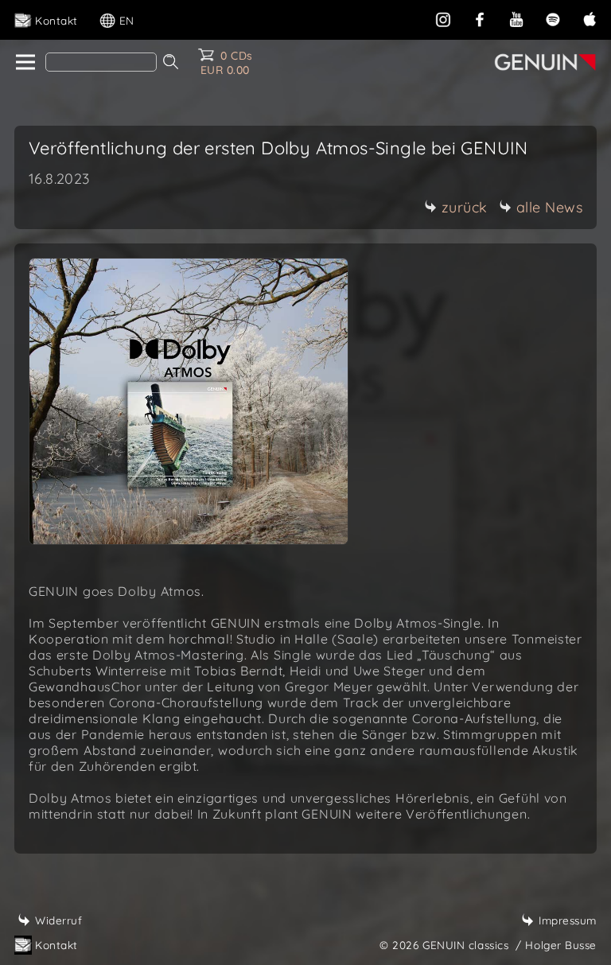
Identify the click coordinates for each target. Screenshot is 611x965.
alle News (549, 207)
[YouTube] (516, 18)
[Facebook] (480, 18)
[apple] (589, 18)
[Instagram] (443, 18)
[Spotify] (553, 18)
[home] (24, 63)
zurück (465, 207)
